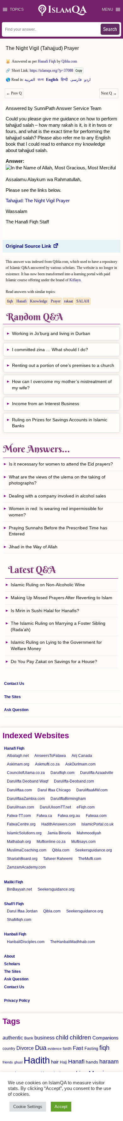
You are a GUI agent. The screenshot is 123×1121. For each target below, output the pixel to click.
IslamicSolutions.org (24, 833)
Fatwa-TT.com (19, 815)
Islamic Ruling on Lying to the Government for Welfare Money (56, 645)
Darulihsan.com (20, 807)
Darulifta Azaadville (96, 773)
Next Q (109, 93)
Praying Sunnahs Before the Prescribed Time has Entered (58, 531)
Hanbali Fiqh (15, 934)
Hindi (64, 80)
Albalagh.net (18, 755)
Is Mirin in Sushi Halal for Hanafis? (45, 610)
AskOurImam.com (80, 764)
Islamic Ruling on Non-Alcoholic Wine (48, 584)
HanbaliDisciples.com (25, 942)
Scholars (12, 964)
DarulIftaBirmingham (68, 798)
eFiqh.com (86, 807)
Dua (40, 1047)
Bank (28, 1038)
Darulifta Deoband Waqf (27, 781)
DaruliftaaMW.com (92, 790)
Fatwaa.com (96, 815)
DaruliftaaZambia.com (26, 798)
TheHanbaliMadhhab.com (72, 942)
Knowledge (38, 301)
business (44, 1037)
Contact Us (14, 683)
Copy (78, 71)
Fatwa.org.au (69, 815)
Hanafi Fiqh (47, 61)
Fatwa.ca (44, 815)
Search (110, 29)
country (9, 1049)
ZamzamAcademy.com (26, 867)
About (9, 956)
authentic (13, 1037)
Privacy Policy (17, 1000)
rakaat (68, 301)
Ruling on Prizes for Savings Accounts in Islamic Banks (59, 423)
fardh (67, 1048)
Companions (105, 1037)
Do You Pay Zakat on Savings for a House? (54, 661)
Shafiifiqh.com (19, 919)
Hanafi (21, 301)
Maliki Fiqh (13, 882)
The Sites (12, 697)
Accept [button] (61, 1106)
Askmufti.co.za (47, 764)
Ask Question (16, 710)
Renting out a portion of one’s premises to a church (63, 365)
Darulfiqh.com (62, 773)
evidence (55, 1049)
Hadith (37, 1060)
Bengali (41, 80)
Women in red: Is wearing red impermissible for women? (56, 511)
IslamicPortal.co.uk (97, 824)
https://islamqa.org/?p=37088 (51, 70)
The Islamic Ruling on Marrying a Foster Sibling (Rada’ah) (58, 626)
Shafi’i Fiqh (14, 904)
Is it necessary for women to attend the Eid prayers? (61, 463)
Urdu (87, 80)
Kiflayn (75, 280)
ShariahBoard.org (22, 858)
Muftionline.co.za (51, 841)
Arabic (30, 80)
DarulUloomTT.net (55, 807)
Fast (78, 1048)
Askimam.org (18, 764)
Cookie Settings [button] (27, 1106)
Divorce (25, 1048)
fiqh (10, 301)
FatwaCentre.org (21, 824)
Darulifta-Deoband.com (74, 781)
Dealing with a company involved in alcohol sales (57, 495)
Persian (76, 80)
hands (92, 1062)
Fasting (91, 1048)
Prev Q (14, 93)
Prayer (56, 301)
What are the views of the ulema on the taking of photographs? (57, 480)
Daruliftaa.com (19, 790)
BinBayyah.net (19, 889)
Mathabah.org (19, 841)
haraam (109, 1061)
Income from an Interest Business (45, 403)
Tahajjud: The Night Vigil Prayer (38, 200)
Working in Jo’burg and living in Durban (51, 333)
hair (55, 1061)
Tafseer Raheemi (58, 858)
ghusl (18, 1062)
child (62, 1037)
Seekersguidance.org (93, 850)
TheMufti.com (89, 858)
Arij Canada (82, 755)
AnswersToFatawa (50, 755)
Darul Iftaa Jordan (22, 911)
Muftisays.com (83, 841)
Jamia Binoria (59, 833)
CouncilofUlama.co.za (26, 773)
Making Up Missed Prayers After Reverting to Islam (61, 597)
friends (8, 1062)
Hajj (63, 1062)
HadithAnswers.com (58, 824)
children (80, 1037)
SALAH (82, 301)
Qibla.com (69, 61)
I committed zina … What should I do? (50, 349)
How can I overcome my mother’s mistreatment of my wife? (62, 384)
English (52, 80)
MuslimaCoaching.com (26, 850)
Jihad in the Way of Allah (34, 546)
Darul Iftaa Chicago (54, 790)
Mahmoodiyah (89, 833)
